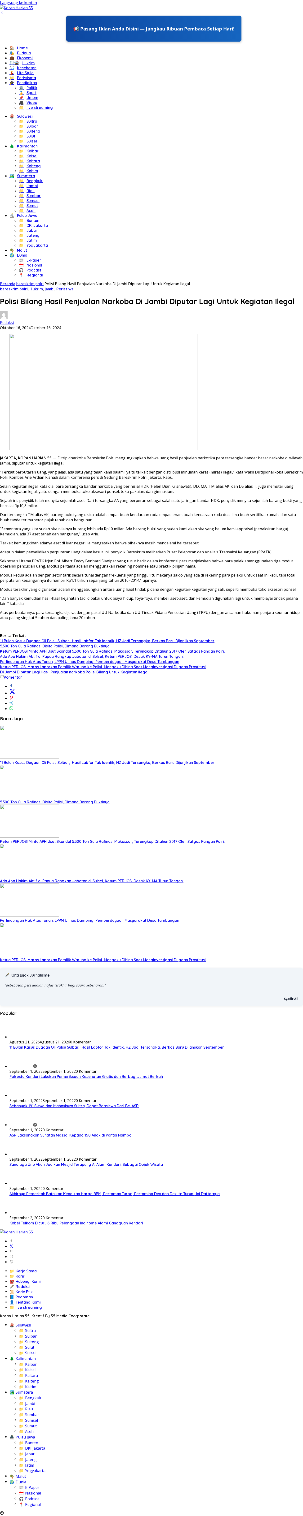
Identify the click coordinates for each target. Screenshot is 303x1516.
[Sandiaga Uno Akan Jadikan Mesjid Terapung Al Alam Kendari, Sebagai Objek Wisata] (21, 1154)
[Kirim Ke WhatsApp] (11, 708)
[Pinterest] (11, 1251)
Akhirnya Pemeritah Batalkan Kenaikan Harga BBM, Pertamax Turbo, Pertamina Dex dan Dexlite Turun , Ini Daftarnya (114, 1193)
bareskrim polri (14, 289)
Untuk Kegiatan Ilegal (128, 672)
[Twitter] (11, 1246)
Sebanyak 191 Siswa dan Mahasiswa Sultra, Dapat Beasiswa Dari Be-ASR (74, 1105)
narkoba (77, 672)
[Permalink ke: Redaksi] (4, 317)
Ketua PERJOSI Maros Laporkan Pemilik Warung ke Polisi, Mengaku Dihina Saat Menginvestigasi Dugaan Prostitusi (103, 666)
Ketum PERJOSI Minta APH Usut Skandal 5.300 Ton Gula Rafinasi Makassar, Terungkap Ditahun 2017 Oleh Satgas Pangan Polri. (112, 651)
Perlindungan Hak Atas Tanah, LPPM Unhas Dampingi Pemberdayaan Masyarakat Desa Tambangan (89, 661)
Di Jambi (8, 672)
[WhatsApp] (11, 1261)
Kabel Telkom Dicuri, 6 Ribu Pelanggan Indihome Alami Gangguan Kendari (76, 1223)
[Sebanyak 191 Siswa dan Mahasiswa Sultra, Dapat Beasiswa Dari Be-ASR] (21, 1095)
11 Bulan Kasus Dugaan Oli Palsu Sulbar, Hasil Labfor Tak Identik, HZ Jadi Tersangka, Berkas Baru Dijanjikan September (107, 640)
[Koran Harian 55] (16, 7)
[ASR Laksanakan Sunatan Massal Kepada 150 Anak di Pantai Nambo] (23, 1124)
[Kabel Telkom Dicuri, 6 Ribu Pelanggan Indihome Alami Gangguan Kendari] (21, 1212)
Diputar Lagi (28, 672)
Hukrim (36, 289)
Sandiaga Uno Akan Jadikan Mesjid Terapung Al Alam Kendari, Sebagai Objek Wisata (86, 1164)
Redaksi (7, 322)
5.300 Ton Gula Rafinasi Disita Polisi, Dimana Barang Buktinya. (55, 646)
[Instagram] (11, 1256)
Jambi (49, 289)
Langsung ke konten (18, 2)
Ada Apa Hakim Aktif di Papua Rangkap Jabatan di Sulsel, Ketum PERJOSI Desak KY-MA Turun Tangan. (91, 656)
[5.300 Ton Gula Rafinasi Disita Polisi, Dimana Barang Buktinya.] (29, 796)
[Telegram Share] (11, 703)
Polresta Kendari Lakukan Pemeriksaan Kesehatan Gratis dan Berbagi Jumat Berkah (86, 1076)
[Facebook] (11, 1241)
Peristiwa (65, 289)
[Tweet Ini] (12, 693)
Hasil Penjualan (54, 672)
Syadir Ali (291, 999)
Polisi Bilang (97, 672)
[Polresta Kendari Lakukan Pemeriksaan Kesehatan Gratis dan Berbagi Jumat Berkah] (23, 1066)
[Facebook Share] (11, 686)
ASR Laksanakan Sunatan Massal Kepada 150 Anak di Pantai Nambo (70, 1135)
